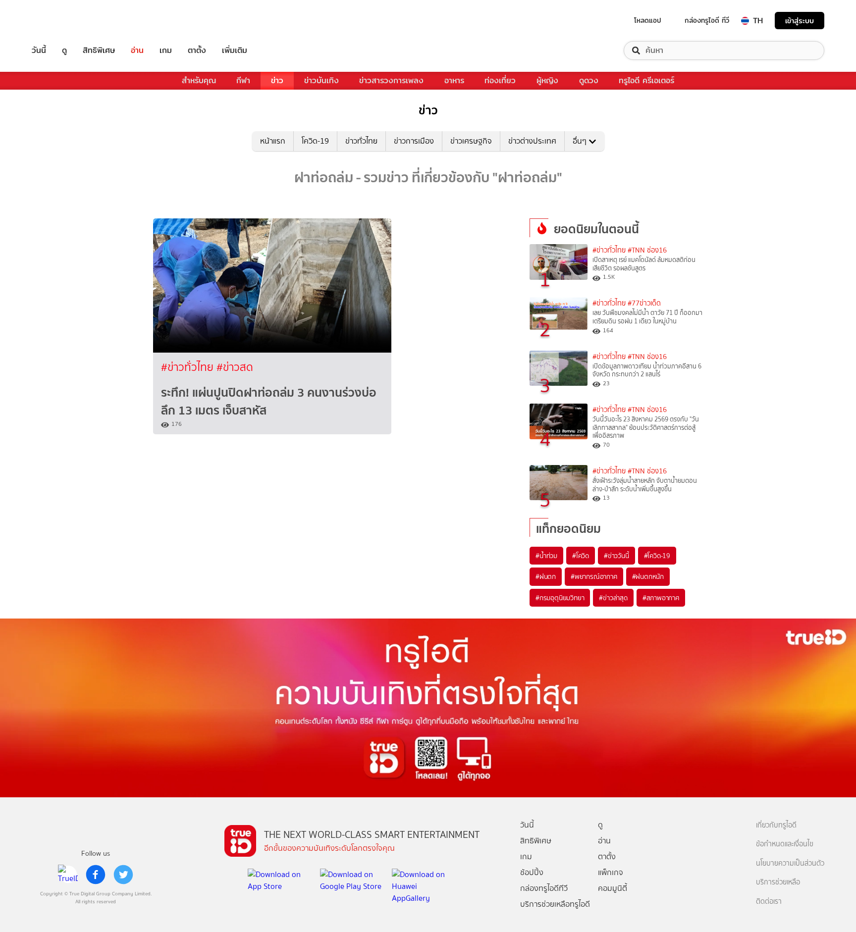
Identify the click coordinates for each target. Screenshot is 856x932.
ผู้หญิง (547, 80)
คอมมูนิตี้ (612, 888)
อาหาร (454, 80)
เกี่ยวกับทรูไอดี (776, 825)
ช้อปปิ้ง (531, 872)
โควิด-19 (315, 141)
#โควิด (580, 556)
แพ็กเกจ (610, 872)
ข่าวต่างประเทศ (532, 141)
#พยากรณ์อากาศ (594, 576)
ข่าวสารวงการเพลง (391, 80)
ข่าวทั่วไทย (361, 141)
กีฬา (243, 80)
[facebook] (96, 874)
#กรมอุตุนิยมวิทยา (559, 598)
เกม (166, 50)
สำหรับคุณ (199, 80)
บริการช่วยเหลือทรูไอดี (555, 904)
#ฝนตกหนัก (648, 576)
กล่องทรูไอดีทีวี (544, 888)
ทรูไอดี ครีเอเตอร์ (646, 80)
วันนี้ (39, 50)
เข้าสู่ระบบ (799, 20)
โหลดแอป (647, 20)
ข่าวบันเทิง (321, 80)
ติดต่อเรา (769, 901)
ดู (64, 50)
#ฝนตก (545, 576)
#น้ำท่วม (546, 556)
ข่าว (277, 80)
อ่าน (137, 50)
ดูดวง (588, 80)
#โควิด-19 (657, 556)
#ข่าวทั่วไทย (188, 367)
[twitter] (123, 874)
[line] (68, 874)
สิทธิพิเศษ (99, 50)
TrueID (61, 20)
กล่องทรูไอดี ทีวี (707, 20)
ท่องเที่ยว (500, 80)
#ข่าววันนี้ (616, 556)
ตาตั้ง (197, 50)
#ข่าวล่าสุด (613, 598)
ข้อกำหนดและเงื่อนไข (784, 844)
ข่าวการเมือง (414, 141)
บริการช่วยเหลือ (778, 882)
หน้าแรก (272, 141)
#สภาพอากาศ (660, 598)
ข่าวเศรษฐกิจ (471, 141)
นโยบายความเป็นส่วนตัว (790, 863)
